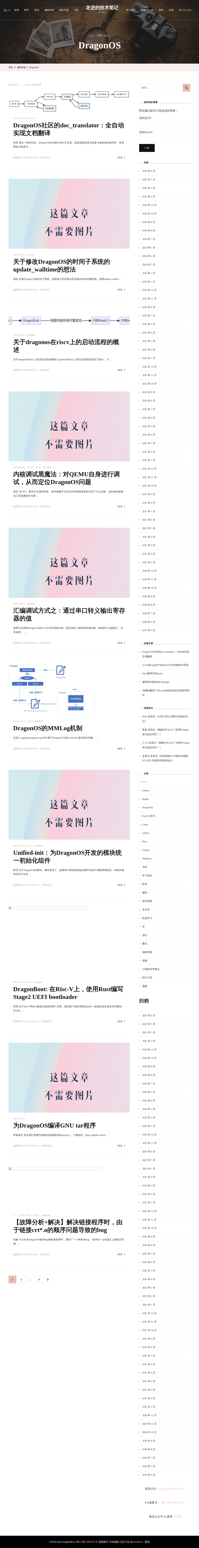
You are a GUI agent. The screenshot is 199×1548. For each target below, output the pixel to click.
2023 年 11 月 (149, 298)
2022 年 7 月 (148, 409)
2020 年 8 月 (148, 604)
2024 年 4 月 (148, 256)
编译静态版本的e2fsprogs (155, 682)
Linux (30, 255)
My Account (185, 10)
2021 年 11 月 (149, 477)
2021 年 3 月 (148, 545)
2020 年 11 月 (149, 579)
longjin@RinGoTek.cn (172, 1488)
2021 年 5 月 (148, 528)
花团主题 (124, 1542)
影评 (26, 10)
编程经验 (49, 10)
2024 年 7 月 (148, 239)
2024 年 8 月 (148, 230)
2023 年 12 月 (149, 290)
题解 (144, 986)
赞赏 (161, 10)
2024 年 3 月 (148, 264)
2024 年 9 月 (148, 222)
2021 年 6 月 (148, 519)
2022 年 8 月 (148, 400)
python (31, 118)
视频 (144, 960)
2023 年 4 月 (148, 332)
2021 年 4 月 (148, 537)
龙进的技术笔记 (102, 7)
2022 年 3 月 (148, 443)
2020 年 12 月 (149, 570)
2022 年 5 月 (148, 426)
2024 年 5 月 (148, 247)
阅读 (120, 157)
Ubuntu (146, 850)
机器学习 (147, 918)
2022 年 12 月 (149, 366)
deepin (145, 799)
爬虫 (144, 943)
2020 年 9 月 (148, 596)
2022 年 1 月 (148, 460)
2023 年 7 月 (148, 315)
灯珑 (178, 1516)
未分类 (146, 909)
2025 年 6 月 (148, 171)
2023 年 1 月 (148, 358)
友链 (171, 10)
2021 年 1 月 (148, 562)
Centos (145, 790)
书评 (76, 10)
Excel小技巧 (148, 816)
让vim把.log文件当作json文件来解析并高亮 (165, 665)
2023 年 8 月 (148, 307)
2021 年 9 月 (148, 494)
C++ (15, 1215)
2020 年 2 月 (148, 622)
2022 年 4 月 (148, 434)
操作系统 (31, 335)
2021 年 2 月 (148, 553)
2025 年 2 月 (148, 196)
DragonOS (19, 118)
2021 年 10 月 (149, 485)
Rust (38, 467)
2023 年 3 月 (148, 341)
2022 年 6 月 (148, 417)
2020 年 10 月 (149, 588)
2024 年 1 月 (148, 281)
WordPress (137, 1542)
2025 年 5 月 (148, 179)
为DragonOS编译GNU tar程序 (54, 1125)
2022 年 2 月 (148, 451)
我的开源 (64, 10)
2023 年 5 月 (148, 324)
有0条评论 (45, 158)
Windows (147, 858)
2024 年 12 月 (149, 205)
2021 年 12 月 (149, 468)
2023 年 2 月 (148, 349)
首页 (16, 10)
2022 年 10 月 (149, 383)
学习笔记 (131, 10)
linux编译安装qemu (152, 673)
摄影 (143, 10)
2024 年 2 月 (148, 273)
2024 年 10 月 (149, 213)
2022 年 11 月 (149, 375)
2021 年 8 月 (148, 502)
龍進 (144, 729)
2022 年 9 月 (148, 392)
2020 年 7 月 (148, 613)
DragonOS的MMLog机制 (47, 728)
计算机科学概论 (151, 969)
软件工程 (147, 977)
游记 (37, 10)
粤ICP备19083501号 (173, 1502)
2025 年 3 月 (148, 188)
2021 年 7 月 (148, 511)
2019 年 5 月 (148, 630)
